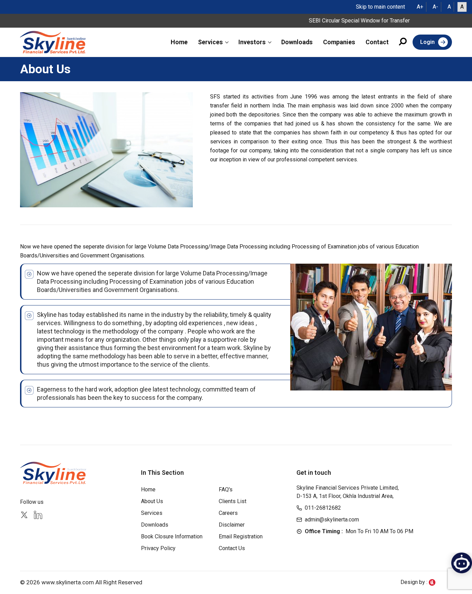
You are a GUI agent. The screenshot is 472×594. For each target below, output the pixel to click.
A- (435, 6)
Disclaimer (232, 524)
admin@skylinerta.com (332, 519)
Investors (252, 42)
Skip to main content (380, 6)
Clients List (232, 501)
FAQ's (226, 489)
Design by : (414, 582)
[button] (403, 42)
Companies (339, 42)
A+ (420, 6)
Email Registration (241, 536)
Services (210, 42)
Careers (228, 513)
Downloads (297, 42)
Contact (377, 42)
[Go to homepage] (53, 42)
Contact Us (232, 548)
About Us (152, 501)
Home (179, 42)
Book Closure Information (171, 536)
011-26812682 (323, 508)
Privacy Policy (158, 548)
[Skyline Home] (54, 473)
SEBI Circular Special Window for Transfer (349, 20)
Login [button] (427, 42)
